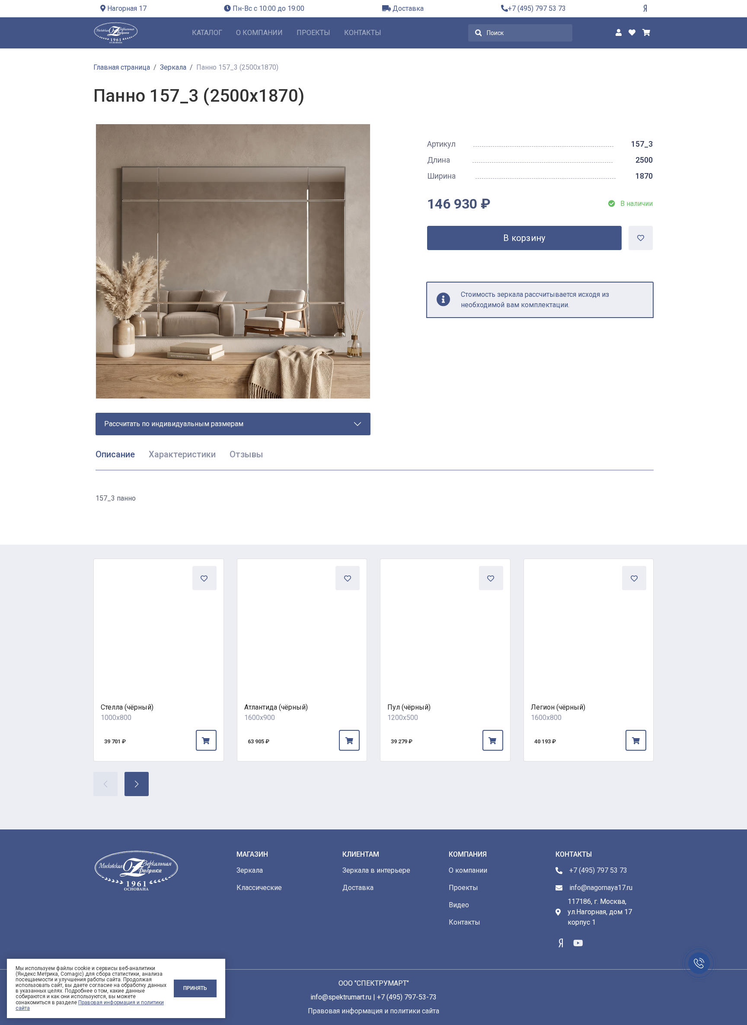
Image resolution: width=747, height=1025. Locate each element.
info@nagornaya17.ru (600, 888)
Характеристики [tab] (182, 454)
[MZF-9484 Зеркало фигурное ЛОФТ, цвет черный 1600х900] (302, 624)
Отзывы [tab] (246, 454)
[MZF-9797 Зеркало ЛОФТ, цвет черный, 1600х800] (589, 624)
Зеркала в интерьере (376, 870)
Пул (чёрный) (409, 707)
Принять (195, 988)
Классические (259, 888)
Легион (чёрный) (558, 707)
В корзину (524, 238)
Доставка (407, 8)
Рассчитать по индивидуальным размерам (173, 424)
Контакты (362, 33)
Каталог (207, 33)
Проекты (313, 33)
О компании (259, 33)
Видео (459, 905)
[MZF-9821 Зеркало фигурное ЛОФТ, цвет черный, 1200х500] (445, 624)
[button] (136, 784)
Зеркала (249, 870)
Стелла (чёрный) (127, 707)
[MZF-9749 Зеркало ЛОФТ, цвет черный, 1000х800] (158, 624)
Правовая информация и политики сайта (90, 1005)
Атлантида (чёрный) (276, 707)
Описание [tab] (115, 454)
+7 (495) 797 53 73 (537, 8)
